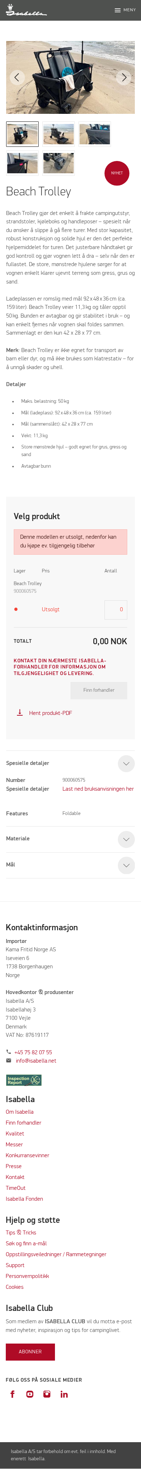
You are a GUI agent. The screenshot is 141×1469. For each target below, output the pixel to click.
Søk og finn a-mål (26, 1244)
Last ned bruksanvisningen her (98, 789)
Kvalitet (15, 1134)
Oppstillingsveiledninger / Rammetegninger (56, 1255)
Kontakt (15, 1177)
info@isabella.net (36, 1061)
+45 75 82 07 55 (33, 1053)
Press (12, 1167)
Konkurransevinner (27, 1156)
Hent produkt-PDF (44, 713)
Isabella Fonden (24, 1199)
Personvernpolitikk (27, 1276)
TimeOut (16, 1188)
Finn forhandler (99, 690)
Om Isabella (20, 1112)
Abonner (30, 1351)
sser (18, 1145)
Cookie (13, 1287)
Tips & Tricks (21, 1233)
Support (15, 1266)
